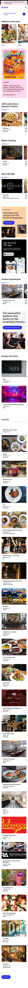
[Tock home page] (5, 7)
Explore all (5, 109)
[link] (12, 123)
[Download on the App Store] (14, 254)
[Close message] (25, 3)
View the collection (8, 94)
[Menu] (25, 7)
